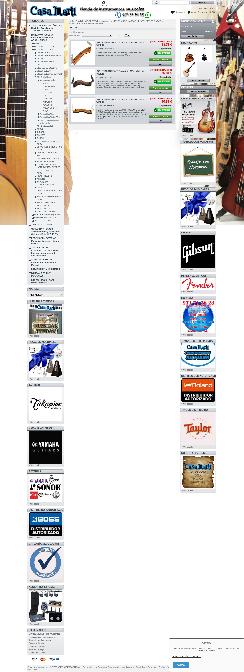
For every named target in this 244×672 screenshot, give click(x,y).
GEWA (45, 90)
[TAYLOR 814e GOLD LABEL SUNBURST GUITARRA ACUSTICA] (189, 61)
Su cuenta (180, 12)
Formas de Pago (36, 649)
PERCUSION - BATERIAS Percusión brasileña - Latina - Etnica (46, 241)
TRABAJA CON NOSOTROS (197, 141)
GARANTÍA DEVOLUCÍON (44, 543)
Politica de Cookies (38, 653)
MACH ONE (47, 99)
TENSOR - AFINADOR (46, 202)
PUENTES (41, 179)
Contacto (104, 5)
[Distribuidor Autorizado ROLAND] (198, 401)
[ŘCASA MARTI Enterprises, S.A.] (52, 9)
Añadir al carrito (160, 59)
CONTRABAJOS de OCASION (49, 56)
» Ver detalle (187, 135)
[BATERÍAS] (45, 501)
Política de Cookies (207, 650)
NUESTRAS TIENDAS (41, 301)
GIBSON (186, 232)
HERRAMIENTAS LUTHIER (48, 158)
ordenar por (74, 35)
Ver (120, 35)
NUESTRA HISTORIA (193, 453)
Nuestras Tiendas (37, 646)
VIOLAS (40, 59)
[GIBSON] (198, 267)
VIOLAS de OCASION (46, 62)
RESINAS (41, 188)
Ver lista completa (198, 80)
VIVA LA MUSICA (50, 108)
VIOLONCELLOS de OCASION (49, 74)
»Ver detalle (34, 336)
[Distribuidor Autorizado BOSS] (45, 535)
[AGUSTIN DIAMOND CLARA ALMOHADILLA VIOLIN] (82, 52)
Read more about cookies (186, 656)
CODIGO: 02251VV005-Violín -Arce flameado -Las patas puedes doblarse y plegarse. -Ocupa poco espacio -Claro (119, 52)
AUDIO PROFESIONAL (42, 587)
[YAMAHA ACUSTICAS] (45, 463)
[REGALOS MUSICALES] (45, 377)
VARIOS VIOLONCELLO (46, 211)
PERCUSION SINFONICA (45, 217)
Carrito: (194, 12)
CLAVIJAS (41, 135)
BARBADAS (42, 132)
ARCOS (40, 129)
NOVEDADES (189, 43)
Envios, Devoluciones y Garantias (44, 634)
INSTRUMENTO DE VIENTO (46, 46)
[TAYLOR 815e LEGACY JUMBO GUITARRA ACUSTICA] (189, 76)
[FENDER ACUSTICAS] (198, 289)
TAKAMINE (35, 385)
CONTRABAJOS (43, 53)
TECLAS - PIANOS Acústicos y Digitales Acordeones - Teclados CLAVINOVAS (46, 28)
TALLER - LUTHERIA (41, 225)
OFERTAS (187, 87)
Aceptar (181, 664)
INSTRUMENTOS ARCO (44, 49)
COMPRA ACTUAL (192, 20)
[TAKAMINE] (45, 420)
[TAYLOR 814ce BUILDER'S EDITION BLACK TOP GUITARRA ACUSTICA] (204, 61)
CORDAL (40, 138)
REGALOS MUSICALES (42, 342)
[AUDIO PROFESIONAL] (45, 621)
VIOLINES (41, 65)
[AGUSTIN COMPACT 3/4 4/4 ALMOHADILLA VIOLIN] (82, 81)
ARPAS (37, 43)
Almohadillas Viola (47, 114)
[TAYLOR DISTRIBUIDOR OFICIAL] (198, 444)
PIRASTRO (47, 102)
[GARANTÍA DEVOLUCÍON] (45, 578)
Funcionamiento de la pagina (42, 637)
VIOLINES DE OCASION (47, 68)
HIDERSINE (48, 93)
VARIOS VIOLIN (43, 208)
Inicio (71, 21)
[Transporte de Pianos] (198, 367)
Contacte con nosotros (38, 667)
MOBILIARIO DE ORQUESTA (47, 214)
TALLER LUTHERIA (42, 221)
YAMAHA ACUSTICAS (41, 428)
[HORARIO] (198, 332)
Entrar (212, 8)
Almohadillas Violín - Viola (50, 117)
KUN (45, 96)
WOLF (45, 111)
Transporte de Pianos (197, 341)
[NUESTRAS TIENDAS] (45, 333)
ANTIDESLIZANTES (45, 126)
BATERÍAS (35, 471)
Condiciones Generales (40, 640)
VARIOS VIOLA (43, 205)
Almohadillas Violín (47, 80)
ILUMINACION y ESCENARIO (45, 269)
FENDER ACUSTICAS (193, 275)
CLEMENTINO (49, 87)
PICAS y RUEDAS (44, 176)
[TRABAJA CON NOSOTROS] (198, 181)
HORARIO (187, 297)
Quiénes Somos (36, 643)
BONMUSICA (48, 84)
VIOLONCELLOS (44, 71)
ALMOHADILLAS (44, 77)
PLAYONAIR (48, 105)
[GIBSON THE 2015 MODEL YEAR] (198, 133)
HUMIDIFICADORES (45, 161)
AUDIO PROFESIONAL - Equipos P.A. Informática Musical (43, 262)
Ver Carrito (193, 36)
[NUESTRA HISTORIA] (198, 488)
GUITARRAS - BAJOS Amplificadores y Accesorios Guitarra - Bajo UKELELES (45, 231)
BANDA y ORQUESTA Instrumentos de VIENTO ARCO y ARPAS (43, 37)
